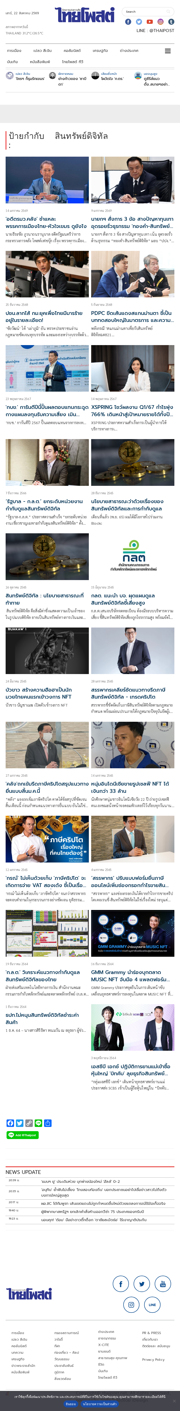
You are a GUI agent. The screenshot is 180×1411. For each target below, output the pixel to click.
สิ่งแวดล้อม (62, 1378)
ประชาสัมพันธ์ (64, 1365)
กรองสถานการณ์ (66, 1333)
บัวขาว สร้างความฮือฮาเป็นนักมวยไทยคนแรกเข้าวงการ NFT (39, 693)
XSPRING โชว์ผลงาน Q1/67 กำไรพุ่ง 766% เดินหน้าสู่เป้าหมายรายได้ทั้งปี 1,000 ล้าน (132, 414)
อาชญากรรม (107, 1338)
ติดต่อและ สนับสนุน (156, 1346)
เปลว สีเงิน (43, 51)
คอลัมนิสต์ (72, 51)
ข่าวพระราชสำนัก (23, 1365)
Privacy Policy (153, 1359)
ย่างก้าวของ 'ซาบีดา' (72, 81)
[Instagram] (160, 22)
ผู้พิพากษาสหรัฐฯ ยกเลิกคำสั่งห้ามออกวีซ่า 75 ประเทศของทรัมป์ (92, 1212)
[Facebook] (128, 22)
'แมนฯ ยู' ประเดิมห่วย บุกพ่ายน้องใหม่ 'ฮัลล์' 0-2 (80, 1181)
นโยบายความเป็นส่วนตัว (100, 1404)
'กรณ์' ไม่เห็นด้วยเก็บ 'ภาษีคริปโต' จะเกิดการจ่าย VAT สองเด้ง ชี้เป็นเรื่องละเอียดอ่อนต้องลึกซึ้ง (46, 885)
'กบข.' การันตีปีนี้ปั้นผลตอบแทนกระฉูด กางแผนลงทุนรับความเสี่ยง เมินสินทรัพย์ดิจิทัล (47, 414)
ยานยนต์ (104, 1351)
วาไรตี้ (58, 1339)
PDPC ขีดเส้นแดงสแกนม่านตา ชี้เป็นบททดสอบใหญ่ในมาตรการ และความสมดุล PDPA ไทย (131, 320)
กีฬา (57, 1346)
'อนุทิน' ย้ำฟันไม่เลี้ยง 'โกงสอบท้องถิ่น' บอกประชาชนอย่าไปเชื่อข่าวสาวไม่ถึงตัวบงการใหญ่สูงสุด (104, 1192)
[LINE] (152, 1305)
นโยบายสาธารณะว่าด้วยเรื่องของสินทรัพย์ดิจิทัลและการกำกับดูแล (127, 505)
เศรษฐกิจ (100, 51)
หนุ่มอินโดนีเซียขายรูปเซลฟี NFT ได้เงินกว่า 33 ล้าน (130, 787)
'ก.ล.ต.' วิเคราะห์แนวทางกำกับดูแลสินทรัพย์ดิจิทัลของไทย (43, 975)
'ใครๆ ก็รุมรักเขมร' (30, 79)
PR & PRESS (151, 1333)
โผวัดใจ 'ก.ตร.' (112, 79)
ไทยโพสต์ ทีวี (72, 62)
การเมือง (14, 51)
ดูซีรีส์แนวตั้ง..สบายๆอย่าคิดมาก (156, 81)
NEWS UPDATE (23, 1172)
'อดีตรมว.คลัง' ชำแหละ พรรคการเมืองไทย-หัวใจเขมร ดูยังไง (46, 222)
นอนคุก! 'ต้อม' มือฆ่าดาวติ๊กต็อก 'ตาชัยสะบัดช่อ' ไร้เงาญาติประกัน (93, 1220)
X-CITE (103, 1344)
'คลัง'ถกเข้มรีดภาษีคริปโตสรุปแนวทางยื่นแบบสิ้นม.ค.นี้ (47, 787)
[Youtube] (149, 22)
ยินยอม (71, 1404)
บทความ (17, 1352)
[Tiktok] (171, 22)
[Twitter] (139, 22)
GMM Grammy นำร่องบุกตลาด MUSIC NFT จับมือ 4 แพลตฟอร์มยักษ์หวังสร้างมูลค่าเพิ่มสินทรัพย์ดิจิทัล (128, 983)
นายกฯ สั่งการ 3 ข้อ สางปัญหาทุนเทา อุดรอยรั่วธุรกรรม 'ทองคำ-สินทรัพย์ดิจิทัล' (132, 226)
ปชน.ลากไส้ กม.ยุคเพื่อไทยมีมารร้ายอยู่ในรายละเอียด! (44, 316)
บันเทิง (12, 62)
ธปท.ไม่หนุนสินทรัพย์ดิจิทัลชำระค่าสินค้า (42, 1018)
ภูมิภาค (59, 1372)
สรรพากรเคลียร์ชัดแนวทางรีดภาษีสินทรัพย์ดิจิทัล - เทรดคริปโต (128, 693)
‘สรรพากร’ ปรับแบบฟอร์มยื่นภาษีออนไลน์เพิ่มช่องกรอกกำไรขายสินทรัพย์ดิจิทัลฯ (128, 885)
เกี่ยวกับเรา (150, 1339)
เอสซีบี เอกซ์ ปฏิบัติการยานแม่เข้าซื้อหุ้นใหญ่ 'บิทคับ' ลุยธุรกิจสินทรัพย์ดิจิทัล (130, 1074)
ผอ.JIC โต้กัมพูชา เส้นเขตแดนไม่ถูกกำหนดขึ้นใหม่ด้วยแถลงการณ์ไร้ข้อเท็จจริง (103, 1203)
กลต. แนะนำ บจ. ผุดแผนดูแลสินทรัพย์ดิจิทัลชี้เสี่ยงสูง (123, 599)
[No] (174, 1401)
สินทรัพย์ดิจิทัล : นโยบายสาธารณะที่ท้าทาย (45, 599)
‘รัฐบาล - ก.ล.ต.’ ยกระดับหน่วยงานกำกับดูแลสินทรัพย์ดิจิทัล (44, 505)
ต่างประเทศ (129, 51)
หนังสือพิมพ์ (40, 62)
